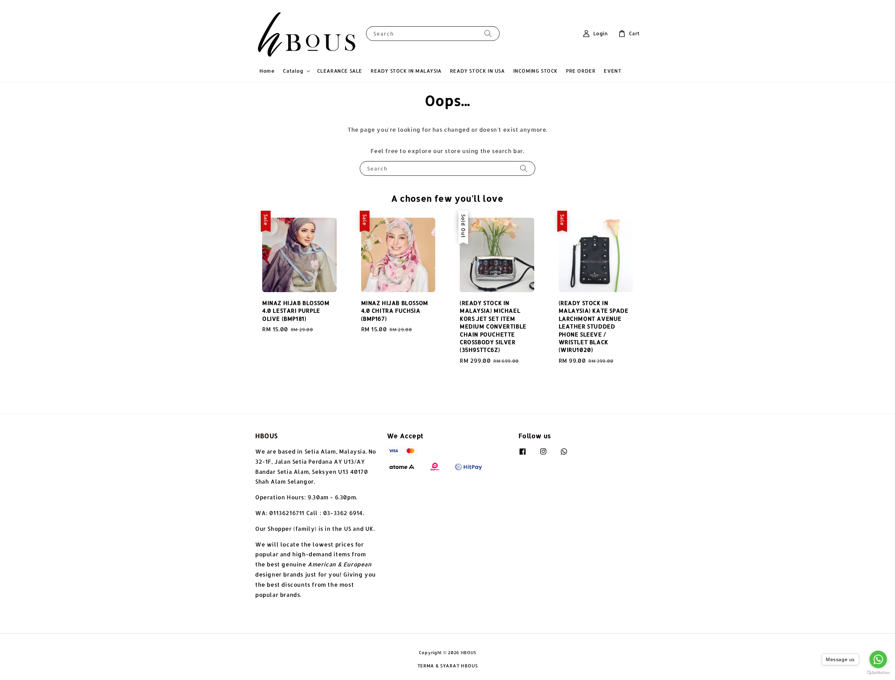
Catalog (293, 71)
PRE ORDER (580, 71)
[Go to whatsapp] (878, 659)
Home (266, 71)
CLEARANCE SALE (339, 71)
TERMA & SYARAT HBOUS (447, 665)
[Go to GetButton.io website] (878, 673)
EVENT (612, 71)
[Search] (488, 33)
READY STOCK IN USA (477, 71)
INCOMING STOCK (535, 71)
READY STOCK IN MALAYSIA (406, 71)
